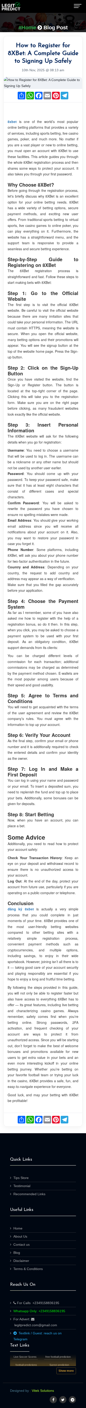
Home (17, 1228)
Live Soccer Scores (25, 1356)
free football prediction (58, 1356)
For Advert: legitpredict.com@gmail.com (35, 1322)
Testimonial (21, 1186)
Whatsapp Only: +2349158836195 (39, 1311)
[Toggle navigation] (78, 6)
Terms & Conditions (28, 1269)
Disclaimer (21, 1261)
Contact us (21, 1244)
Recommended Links (29, 1194)
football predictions (26, 1364)
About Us (20, 1236)
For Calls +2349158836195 (37, 1303)
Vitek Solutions (43, 1391)
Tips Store (21, 1178)
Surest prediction (59, 1364)
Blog (16, 1253)
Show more (66, 1370)
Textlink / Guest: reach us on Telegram (37, 1336)
